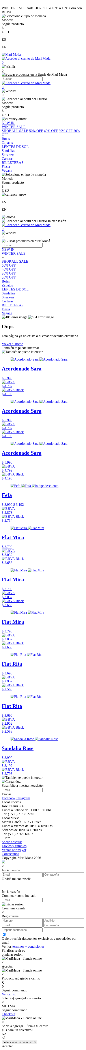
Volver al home (12, 344)
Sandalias (8, 293)
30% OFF (66, 131)
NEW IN (8, 249)
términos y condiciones (28, 946)
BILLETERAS (12, 305)
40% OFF (51, 131)
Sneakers (8, 297)
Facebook (8, 798)
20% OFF (9, 277)
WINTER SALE (14, 253)
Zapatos (7, 285)
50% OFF (36, 131)
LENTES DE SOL (15, 289)
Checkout (8, 1014)
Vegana (7, 313)
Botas (6, 281)
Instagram (23, 798)
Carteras (7, 301)
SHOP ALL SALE (15, 131)
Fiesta (6, 309)
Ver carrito (9, 994)
